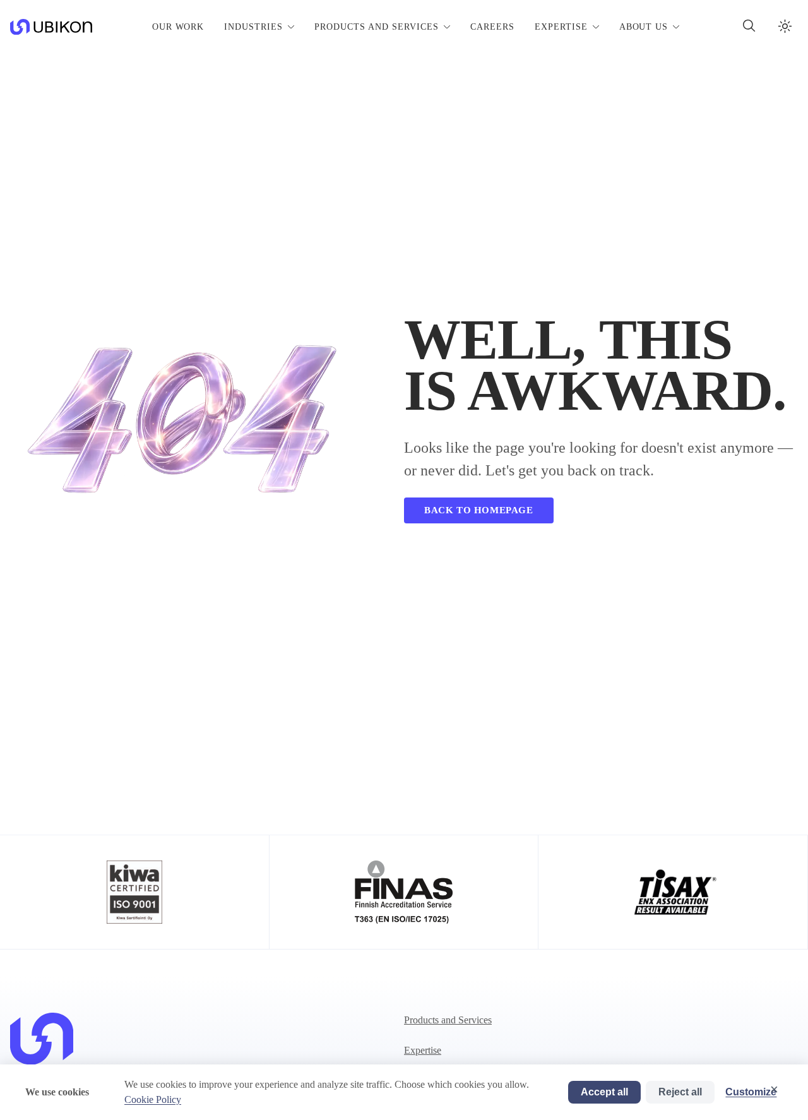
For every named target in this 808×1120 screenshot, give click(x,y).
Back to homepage (478, 510)
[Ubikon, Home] (41, 1047)
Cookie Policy (152, 1099)
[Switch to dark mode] (785, 27)
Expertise (422, 1050)
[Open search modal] (749, 27)
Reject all (680, 1092)
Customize (750, 1092)
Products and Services (448, 1020)
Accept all (604, 1092)
